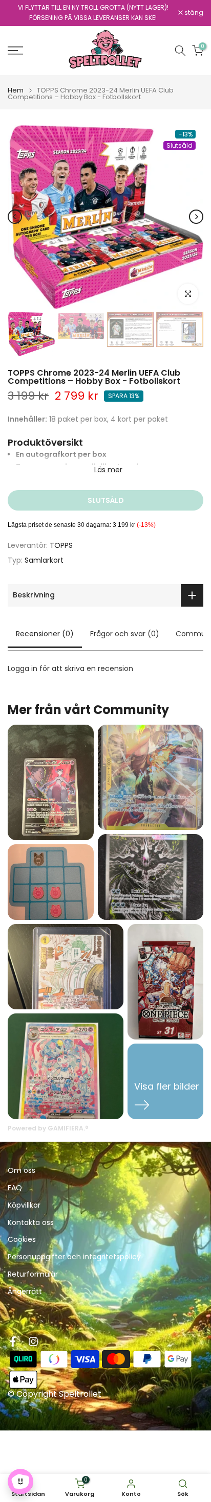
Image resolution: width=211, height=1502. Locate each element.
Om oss (21, 1170)
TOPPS (61, 545)
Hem (16, 90)
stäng (193, 13)
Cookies (22, 1239)
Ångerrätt (25, 1292)
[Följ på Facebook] (13, 1341)
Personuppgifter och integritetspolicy (74, 1257)
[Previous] (15, 217)
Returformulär (33, 1274)
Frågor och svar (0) (124, 634)
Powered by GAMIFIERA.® (48, 1128)
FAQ (15, 1188)
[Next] (196, 217)
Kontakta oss (31, 1223)
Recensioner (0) (45, 634)
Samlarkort (44, 560)
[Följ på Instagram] (33, 1341)
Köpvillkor (24, 1205)
